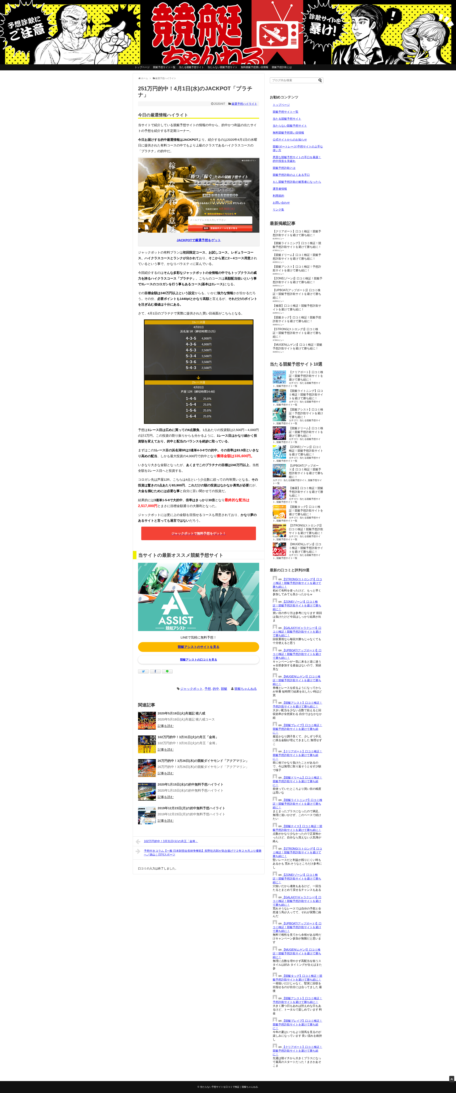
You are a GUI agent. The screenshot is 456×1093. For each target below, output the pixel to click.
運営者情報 (280, 188)
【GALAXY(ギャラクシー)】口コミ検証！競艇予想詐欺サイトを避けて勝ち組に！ (297, 631)
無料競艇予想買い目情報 (254, 67)
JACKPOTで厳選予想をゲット (199, 240)
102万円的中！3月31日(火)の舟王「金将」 (188, 737)
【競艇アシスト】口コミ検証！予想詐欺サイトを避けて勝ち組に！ (306, 413)
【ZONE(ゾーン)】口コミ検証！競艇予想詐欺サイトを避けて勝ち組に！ (306, 450)
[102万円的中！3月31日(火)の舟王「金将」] (147, 744)
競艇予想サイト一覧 (164, 67)
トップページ (142, 67)
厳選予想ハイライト (244, 103)
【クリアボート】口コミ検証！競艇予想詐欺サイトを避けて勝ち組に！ (306, 376)
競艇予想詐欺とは (282, 67)
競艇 (224, 689)
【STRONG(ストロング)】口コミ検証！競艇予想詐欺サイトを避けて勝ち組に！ (297, 333)
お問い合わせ (281, 202)
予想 (207, 689)
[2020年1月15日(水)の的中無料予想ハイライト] (147, 792)
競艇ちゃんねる (245, 689)
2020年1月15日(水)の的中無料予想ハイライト (191, 784)
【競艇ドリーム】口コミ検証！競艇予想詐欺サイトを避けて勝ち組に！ (306, 432)
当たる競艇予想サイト (191, 67)
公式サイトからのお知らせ (290, 139)
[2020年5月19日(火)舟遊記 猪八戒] (147, 721)
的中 (216, 689)
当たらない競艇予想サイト (222, 67)
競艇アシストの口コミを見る (198, 659)
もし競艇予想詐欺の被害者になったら (297, 181)
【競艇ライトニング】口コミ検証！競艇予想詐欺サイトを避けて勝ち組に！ (306, 394)
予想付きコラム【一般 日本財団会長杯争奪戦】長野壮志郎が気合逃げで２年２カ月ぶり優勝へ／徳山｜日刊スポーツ (202, 852)
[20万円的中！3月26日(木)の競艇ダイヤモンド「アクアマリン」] (147, 768)
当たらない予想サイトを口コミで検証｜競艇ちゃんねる (229, 1087)
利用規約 (278, 195)
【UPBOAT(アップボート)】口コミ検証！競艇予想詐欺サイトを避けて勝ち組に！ (297, 294)
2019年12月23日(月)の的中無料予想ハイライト (191, 808)
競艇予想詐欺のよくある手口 (291, 174)
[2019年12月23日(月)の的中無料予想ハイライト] (147, 815)
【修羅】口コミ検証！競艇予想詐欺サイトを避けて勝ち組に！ (306, 492)
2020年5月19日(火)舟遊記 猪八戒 (181, 713)
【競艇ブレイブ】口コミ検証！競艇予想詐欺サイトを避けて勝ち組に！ (297, 729)
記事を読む (166, 726)
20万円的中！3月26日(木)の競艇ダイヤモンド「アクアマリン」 (203, 761)
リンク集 (278, 209)
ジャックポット (191, 689)
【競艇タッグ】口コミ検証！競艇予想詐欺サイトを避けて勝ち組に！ (306, 510)
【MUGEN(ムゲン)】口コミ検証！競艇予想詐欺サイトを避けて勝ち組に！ (306, 548)
